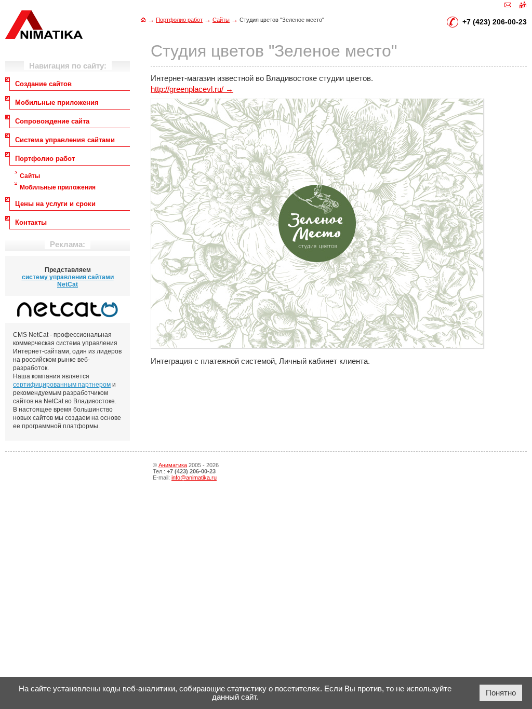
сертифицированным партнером (62, 384)
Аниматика (172, 465)
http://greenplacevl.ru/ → (192, 89)
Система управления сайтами (65, 140)
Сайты (221, 20)
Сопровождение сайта (52, 121)
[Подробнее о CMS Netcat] (67, 309)
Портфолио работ (179, 20)
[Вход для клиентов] (522, 4)
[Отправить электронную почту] (508, 4)
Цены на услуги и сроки (55, 204)
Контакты (31, 222)
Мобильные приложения (57, 102)
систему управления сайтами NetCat (68, 281)
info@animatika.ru (194, 477)
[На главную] (143, 19)
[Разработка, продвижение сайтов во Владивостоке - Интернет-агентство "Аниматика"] (44, 36)
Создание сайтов (43, 84)
